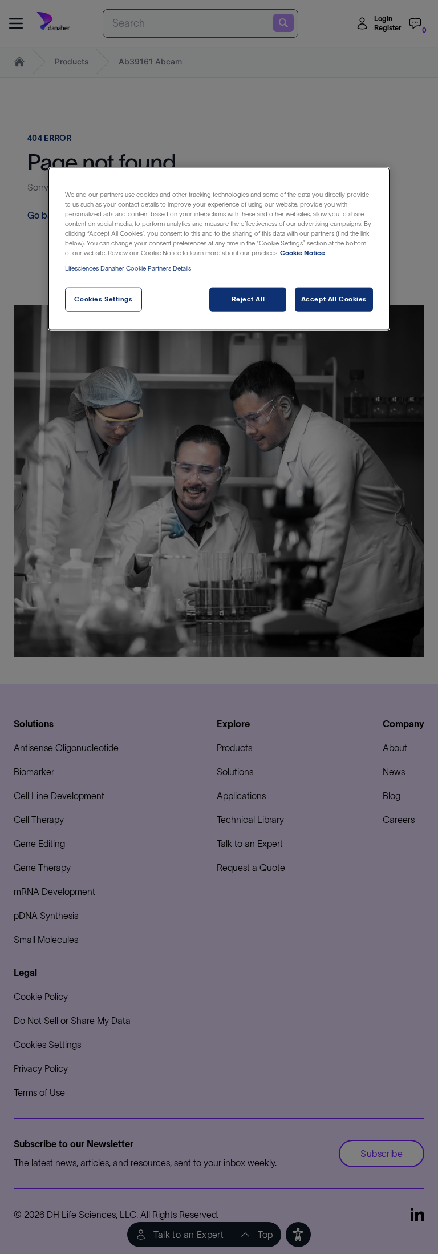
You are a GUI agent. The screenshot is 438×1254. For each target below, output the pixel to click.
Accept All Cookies (334, 299)
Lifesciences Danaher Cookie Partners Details (128, 268)
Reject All (248, 299)
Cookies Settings (103, 299)
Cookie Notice (302, 252)
